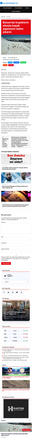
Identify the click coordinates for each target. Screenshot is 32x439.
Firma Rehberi (18, 8)
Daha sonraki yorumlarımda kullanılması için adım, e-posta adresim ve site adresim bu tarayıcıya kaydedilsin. (15, 258)
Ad (2, 237)
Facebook (16, 62)
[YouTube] (17, 292)
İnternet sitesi (5, 249)
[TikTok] (21, 292)
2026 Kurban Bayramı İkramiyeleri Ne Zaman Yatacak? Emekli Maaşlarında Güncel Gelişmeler (16, 358)
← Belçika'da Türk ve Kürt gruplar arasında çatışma (5, 142)
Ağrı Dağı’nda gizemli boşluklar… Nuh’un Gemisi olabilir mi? (16, 353)
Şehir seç (6, 278)
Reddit (5, 65)
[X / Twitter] (8, 292)
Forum (27, 8)
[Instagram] (12, 292)
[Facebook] (4, 292)
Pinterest (11, 65)
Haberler (3, 16)
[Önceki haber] (24, 303)
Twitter (10, 62)
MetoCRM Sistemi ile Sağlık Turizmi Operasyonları (15, 360)
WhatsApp (23, 62)
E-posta (4, 243)
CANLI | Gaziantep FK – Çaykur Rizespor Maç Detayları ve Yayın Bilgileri (16, 350)
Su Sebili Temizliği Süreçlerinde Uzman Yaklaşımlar (15, 355)
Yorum (3, 222)
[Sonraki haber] (27, 303)
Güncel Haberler (7, 8)
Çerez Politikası (16, 11)
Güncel (8, 16)
